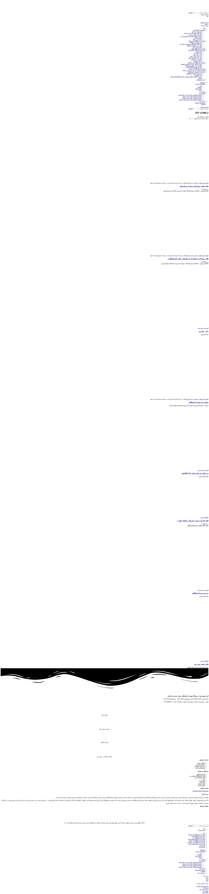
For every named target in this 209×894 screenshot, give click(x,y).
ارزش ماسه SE (197, 61)
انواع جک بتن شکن (197, 31)
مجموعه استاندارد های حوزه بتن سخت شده (190, 95)
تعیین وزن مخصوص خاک (195, 58)
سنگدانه (200, 87)
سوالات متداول (201, 763)
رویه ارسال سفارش (199, 766)
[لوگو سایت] (202, 11)
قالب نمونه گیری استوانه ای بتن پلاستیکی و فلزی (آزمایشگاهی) (188, 259)
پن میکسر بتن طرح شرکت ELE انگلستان (195, 473)
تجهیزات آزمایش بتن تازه (195, 34)
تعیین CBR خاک (197, 53)
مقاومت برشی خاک (196, 59)
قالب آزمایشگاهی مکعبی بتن (197, 776)
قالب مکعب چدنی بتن (201, 664)
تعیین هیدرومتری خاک (196, 56)
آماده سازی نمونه (197, 47)
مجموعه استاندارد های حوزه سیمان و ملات (190, 99)
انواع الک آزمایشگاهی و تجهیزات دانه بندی (191, 44)
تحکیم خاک (199, 52)
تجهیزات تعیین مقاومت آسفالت (193, 65)
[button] (203, 328)
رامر (204, 779)
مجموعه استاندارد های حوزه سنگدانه (192, 98)
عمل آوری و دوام (197, 39)
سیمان (200, 90)
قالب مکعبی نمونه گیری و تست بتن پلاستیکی (193, 186)
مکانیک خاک (198, 89)
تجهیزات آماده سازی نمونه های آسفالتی (191, 64)
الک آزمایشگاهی (200, 774)
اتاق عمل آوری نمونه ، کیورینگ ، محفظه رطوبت (193, 521)
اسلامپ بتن (202, 780)
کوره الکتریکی (198, 75)
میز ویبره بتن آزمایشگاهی (200, 593)
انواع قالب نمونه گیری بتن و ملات (193, 33)
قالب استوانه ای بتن (199, 777)
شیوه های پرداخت (200, 768)
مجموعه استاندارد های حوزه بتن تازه (192, 96)
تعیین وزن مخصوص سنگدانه (194, 45)
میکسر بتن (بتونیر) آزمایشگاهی (198, 402)
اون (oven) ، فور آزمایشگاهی (194, 73)
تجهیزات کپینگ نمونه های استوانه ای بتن (191, 36)
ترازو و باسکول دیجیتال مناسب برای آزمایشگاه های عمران (186, 76)
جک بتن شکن (201, 783)
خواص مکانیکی (198, 38)
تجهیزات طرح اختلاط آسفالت (194, 67)
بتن (201, 85)
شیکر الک (202, 782)
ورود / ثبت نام (201, 873)
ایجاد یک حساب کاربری (202, 886)
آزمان (206, 117)
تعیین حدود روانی (197, 55)
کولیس (200, 78)
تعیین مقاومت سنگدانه (196, 42)
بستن (206, 877)
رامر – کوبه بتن (203, 331)
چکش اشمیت (201, 785)
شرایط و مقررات (200, 764)
